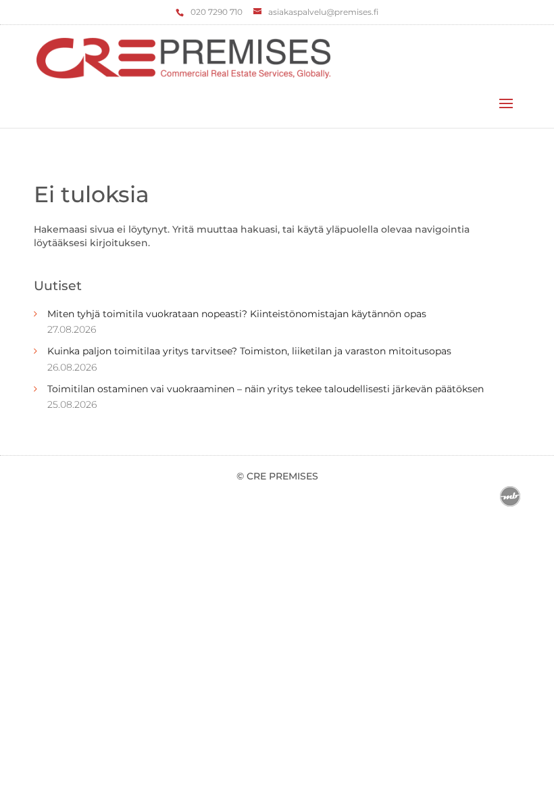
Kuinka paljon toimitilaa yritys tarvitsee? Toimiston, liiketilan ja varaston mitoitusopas (249, 351)
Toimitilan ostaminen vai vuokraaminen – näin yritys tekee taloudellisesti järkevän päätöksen (265, 389)
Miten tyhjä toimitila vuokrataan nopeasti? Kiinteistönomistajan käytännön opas (236, 314)
